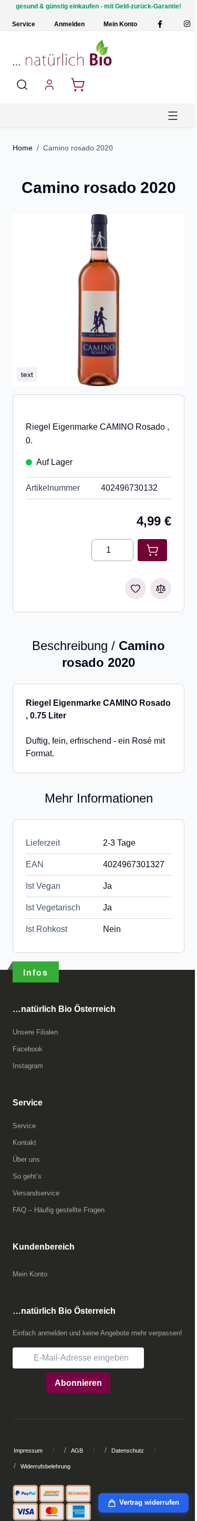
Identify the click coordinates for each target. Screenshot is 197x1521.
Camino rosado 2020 (78, 148)
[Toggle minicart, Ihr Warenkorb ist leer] (77, 84)
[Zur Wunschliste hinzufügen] (135, 588)
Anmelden (69, 24)
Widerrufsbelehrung (45, 1466)
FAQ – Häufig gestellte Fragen (59, 1210)
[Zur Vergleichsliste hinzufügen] (160, 588)
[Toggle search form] (22, 84)
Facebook (28, 1049)
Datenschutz (127, 1450)
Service (23, 24)
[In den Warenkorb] (152, 550)
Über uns (26, 1159)
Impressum (28, 1450)
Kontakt (24, 1143)
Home (23, 148)
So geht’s (27, 1176)
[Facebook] (160, 24)
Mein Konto (120, 24)
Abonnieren (78, 1382)
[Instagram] (186, 24)
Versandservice (36, 1193)
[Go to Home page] (62, 52)
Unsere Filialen (35, 1032)
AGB (77, 1450)
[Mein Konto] (49, 84)
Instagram (28, 1066)
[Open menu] (172, 115)
